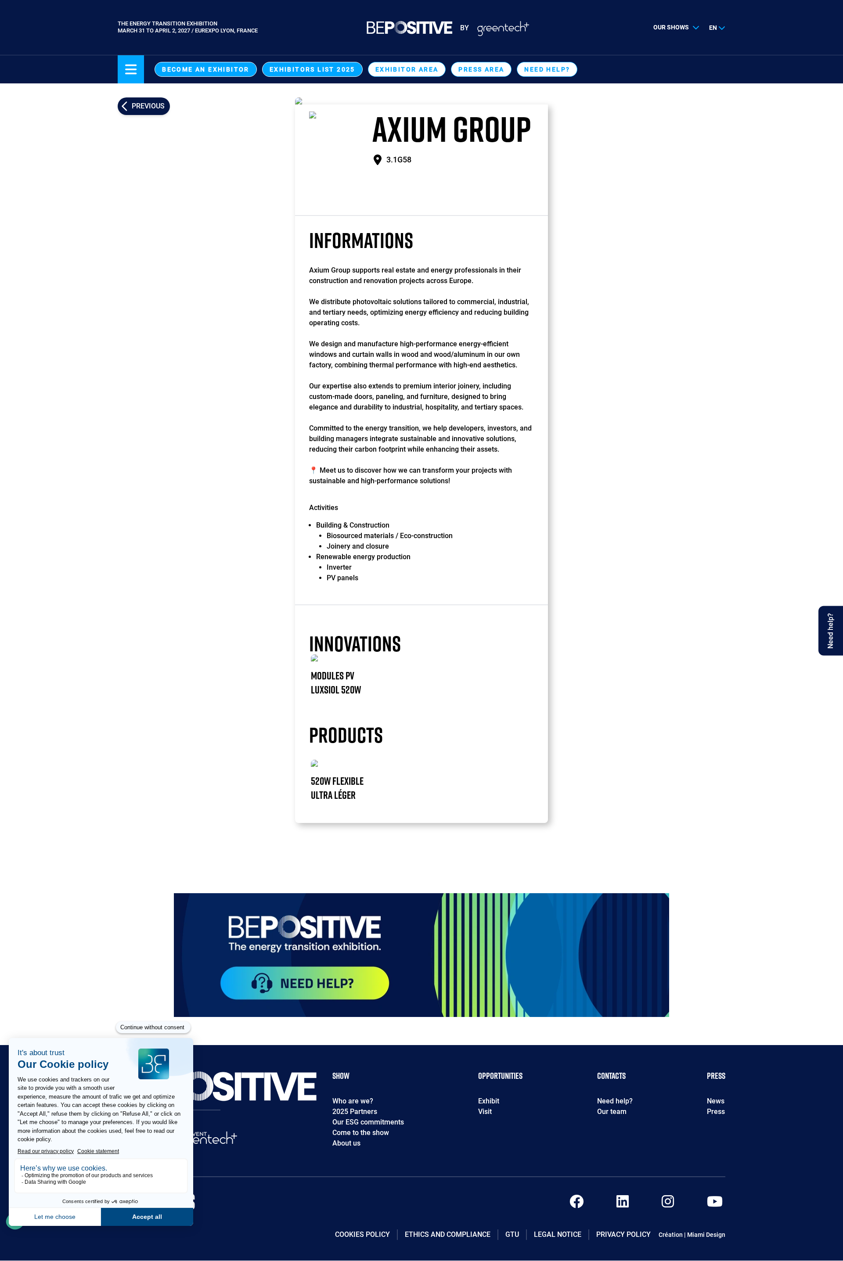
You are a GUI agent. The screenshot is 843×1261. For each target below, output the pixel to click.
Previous (148, 106)
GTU (512, 1234)
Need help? (547, 69)
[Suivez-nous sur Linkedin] (622, 1204)
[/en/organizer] (206, 1139)
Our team (612, 1111)
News (715, 1101)
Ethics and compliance (447, 1234)
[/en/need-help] (421, 955)
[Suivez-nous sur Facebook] (576, 1204)
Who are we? (352, 1101)
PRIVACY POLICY (623, 1234)
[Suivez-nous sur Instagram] (668, 1204)
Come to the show (360, 1132)
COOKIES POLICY (362, 1234)
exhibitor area (407, 69)
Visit (485, 1111)
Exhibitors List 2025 (312, 69)
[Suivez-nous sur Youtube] (715, 1204)
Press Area (481, 69)
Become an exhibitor (205, 69)
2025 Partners (354, 1111)
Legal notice (557, 1234)
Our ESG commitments (368, 1122)
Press (716, 1111)
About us (346, 1143)
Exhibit (488, 1101)
